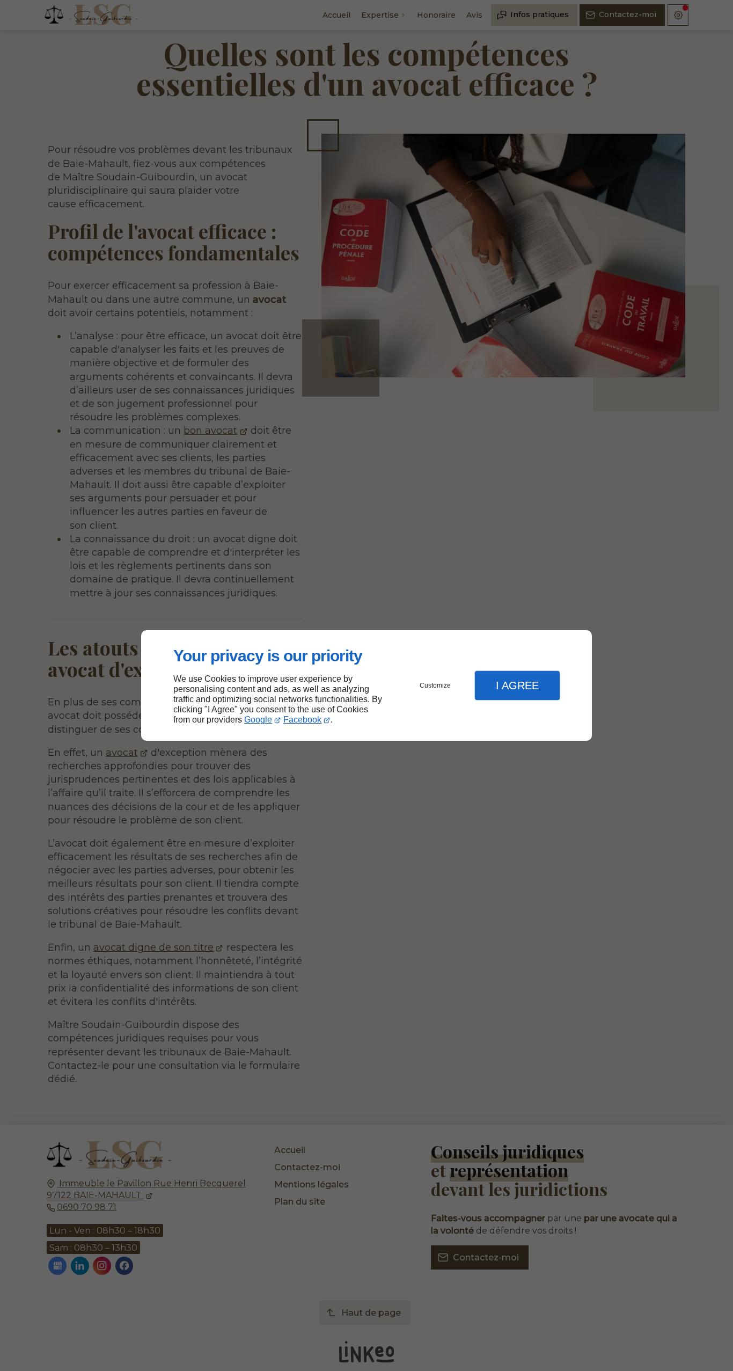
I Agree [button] (517, 685)
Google (258, 719)
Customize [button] (435, 685)
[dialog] (366, 685)
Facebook (302, 719)
